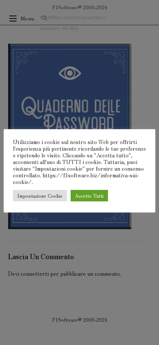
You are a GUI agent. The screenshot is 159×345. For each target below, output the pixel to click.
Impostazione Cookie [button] (39, 195)
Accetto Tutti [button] (89, 195)
